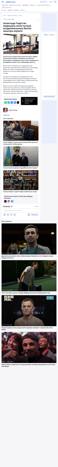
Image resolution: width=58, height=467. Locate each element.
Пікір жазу (34, 214)
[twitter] (18, 102)
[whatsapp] (5, 102)
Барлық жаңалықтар (13, 15)
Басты (4, 15)
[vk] (15, 102)
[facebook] (11, 102)
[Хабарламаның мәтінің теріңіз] (21, 210)
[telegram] (8, 102)
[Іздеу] (55, 2)
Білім (20, 15)
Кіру (38, 206)
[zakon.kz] (10, 2)
